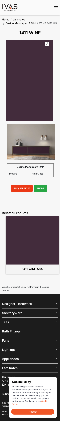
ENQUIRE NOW (22, 188)
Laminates (19, 19)
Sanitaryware (12, 313)
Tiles (5, 322)
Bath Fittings (11, 331)
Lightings (9, 350)
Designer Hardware (17, 304)
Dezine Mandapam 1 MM (20, 23)
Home (5, 19)
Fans (5, 340)
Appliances (10, 359)
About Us (6, 411)
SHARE (40, 188)
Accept (32, 411)
